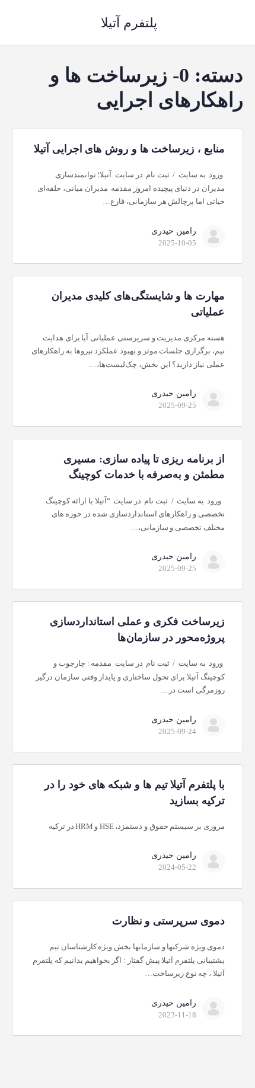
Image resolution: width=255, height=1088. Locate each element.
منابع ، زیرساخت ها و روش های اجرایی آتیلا (129, 149)
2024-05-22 (177, 867)
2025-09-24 (177, 731)
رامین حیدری (173, 230)
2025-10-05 (177, 242)
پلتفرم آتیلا (129, 22)
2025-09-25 (177, 405)
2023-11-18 (177, 1014)
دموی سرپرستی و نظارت (168, 921)
